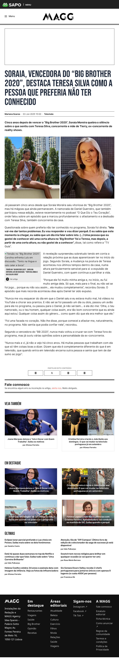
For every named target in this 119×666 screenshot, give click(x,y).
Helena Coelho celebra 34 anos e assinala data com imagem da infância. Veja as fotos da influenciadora (31, 569)
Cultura (54, 619)
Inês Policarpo (70, 549)
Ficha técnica (103, 618)
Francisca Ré (69, 577)
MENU (28, 5)
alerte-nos (56, 388)
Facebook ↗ (79, 611)
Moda (53, 632)
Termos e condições (101, 640)
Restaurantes (35, 610)
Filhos (53, 628)
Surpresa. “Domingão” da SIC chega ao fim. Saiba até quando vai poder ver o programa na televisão (31, 519)
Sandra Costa (14, 546)
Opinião (32, 628)
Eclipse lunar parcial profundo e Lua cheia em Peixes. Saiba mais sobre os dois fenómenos (28, 541)
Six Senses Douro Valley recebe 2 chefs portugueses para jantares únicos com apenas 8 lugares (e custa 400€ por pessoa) (86, 571)
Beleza (53, 615)
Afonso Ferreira (32, 445)
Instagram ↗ (80, 606)
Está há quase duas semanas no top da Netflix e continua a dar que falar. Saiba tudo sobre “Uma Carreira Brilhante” (29, 557)
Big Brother (34, 624)
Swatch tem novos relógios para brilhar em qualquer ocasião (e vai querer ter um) (83, 555)
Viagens (32, 615)
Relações (55, 637)
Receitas (32, 632)
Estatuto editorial (100, 613)
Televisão (49, 114)
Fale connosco (104, 606)
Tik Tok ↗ (78, 615)
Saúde (31, 619)
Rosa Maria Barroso (72, 560)
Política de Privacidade (102, 648)
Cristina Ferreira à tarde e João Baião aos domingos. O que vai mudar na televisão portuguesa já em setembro (88, 441)
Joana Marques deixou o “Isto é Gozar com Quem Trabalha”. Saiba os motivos (31, 440)
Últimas (10, 533)
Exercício (55, 624)
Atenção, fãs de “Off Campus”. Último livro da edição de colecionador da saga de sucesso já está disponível (87, 543)
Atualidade (56, 610)
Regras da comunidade (103, 632)
